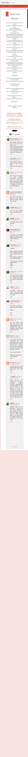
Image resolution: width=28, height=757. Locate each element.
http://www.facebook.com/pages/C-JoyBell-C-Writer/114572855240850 (14, 115)
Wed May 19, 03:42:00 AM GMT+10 (15, 219)
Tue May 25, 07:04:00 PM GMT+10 (16, 377)
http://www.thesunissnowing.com (14, 120)
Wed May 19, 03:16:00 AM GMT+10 (16, 208)
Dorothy (12, 336)
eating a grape (14, 126)
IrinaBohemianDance (15, 301)
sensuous (21, 128)
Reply (11, 154)
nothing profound (14, 229)
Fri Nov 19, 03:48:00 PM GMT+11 (15, 403)
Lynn (11, 271)
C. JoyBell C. (13, 376)
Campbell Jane (13, 207)
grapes (20, 126)
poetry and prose (14, 128)
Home (10, 6)
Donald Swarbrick (14, 138)
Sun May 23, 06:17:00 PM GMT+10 (16, 363)
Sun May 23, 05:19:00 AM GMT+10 (15, 336)
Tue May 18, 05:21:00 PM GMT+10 (16, 139)
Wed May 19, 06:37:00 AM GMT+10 (15, 231)
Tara (11, 319)
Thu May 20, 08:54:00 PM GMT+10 (16, 302)
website (14, 180)
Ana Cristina (13, 158)
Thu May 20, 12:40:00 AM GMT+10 (15, 287)
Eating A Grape (14, 14)
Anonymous (13, 362)
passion (8, 128)
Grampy (12, 287)
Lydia (11, 172)
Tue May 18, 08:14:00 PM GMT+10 (16, 159)
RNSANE (12, 218)
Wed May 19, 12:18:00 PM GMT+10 (16, 245)
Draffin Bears (13, 245)
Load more (14, 446)
